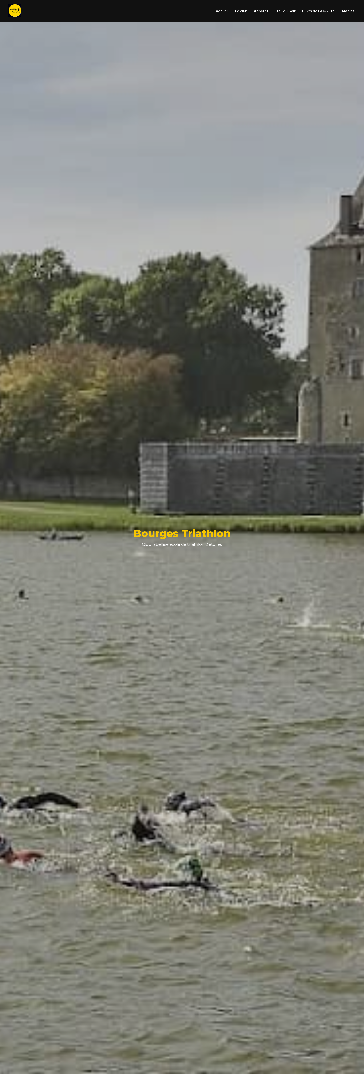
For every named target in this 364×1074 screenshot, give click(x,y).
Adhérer (261, 11)
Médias (348, 11)
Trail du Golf (285, 11)
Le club (241, 11)
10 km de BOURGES (319, 11)
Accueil (222, 11)
